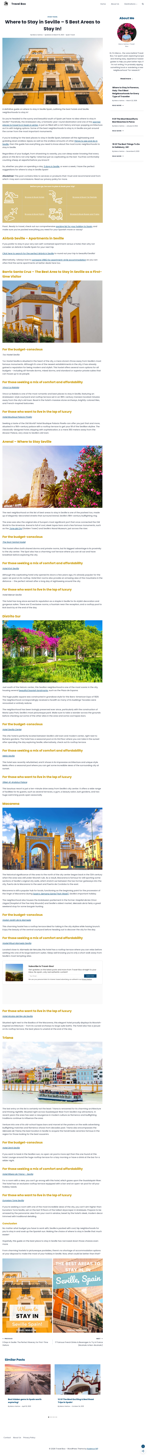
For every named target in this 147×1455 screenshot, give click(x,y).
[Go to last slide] (8, 1389)
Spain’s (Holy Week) (51, 893)
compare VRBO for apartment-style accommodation (59, 259)
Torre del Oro (15, 528)
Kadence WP (92, 1448)
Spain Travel (53, 17)
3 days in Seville (51, 166)
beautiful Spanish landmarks (33, 690)
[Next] (97, 1389)
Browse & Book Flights (34, 214)
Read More (118, 105)
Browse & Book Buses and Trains (84, 214)
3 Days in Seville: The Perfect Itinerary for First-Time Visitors (25, 1342)
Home (103, 4)
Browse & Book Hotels (34, 197)
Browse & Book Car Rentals (85, 197)
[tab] (48, 1417)
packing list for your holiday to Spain (74, 226)
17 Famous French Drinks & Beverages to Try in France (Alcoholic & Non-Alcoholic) (79, 1342)
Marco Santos (37, 35)
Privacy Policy (29, 1437)
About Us (115, 4)
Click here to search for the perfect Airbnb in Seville (28, 253)
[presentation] (28, 1379)
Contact (7, 1437)
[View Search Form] (143, 4)
